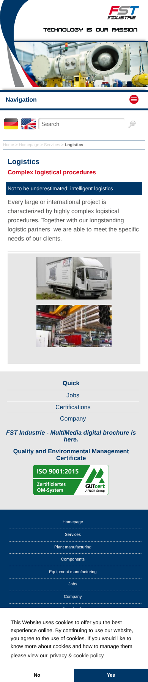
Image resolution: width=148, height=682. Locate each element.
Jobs (72, 395)
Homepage (29, 145)
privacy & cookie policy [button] (77, 655)
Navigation (21, 100)
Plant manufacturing (72, 547)
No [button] (37, 675)
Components (73, 559)
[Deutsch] (12, 128)
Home (8, 145)
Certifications (72, 407)
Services (52, 145)
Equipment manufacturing (72, 572)
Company (73, 419)
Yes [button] (111, 675)
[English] (29, 128)
